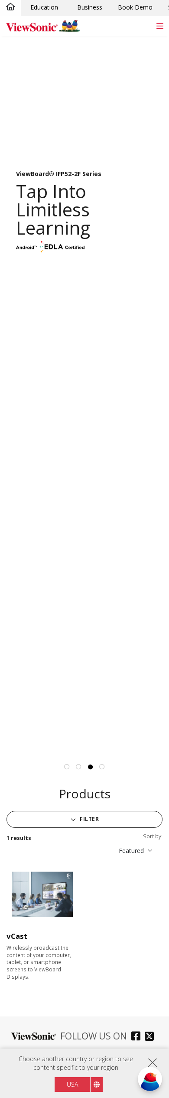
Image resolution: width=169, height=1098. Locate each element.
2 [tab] (79, 767)
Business (89, 7)
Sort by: (152, 836)
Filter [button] (88, 819)
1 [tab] (67, 767)
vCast (16, 936)
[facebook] (138, 1037)
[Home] (10, 7)
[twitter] (151, 1037)
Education (44, 7)
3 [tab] (90, 767)
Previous (4, 367)
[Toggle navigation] (159, 26)
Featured (131, 850)
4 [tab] (102, 767)
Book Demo (135, 7)
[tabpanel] (84, 393)
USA (72, 1084)
